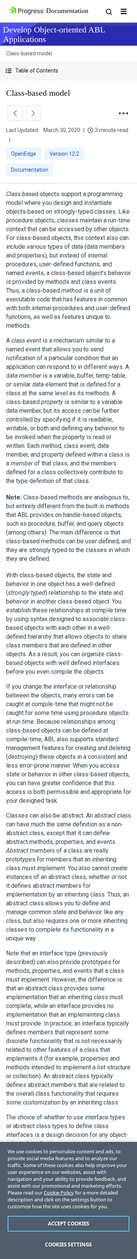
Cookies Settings (68, 1244)
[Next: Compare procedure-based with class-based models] (33, 113)
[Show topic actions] (123, 113)
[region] (68, 1200)
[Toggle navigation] (123, 11)
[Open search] (108, 11)
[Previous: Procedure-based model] (15, 113)
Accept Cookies (68, 1223)
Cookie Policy (59, 1192)
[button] (68, 70)
